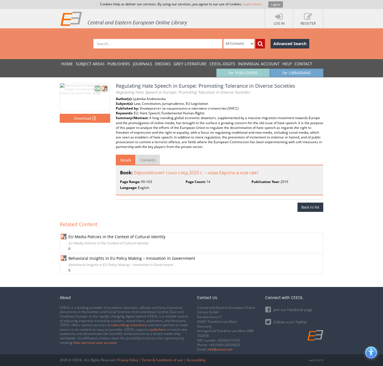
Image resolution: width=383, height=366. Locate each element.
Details (125, 160)
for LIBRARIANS (296, 72)
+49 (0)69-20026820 (224, 344)
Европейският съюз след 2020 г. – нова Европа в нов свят (196, 173)
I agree (275, 4)
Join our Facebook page (292, 309)
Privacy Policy (127, 360)
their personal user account (94, 342)
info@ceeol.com (219, 349)
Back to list (310, 207)
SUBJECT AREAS (90, 63)
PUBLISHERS (118, 63)
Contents (148, 160)
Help (287, 63)
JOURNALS (142, 63)
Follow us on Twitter (290, 322)
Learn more (252, 4)
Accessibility (196, 360)
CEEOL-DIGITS (222, 63)
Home (67, 63)
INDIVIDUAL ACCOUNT (259, 63)
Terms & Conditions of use (162, 360)
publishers (158, 329)
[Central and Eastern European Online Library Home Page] (124, 18)
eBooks (163, 63)
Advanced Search (289, 43)
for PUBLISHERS (243, 72)
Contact (303, 63)
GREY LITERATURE (190, 63)
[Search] (260, 43)
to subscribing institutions (127, 325)
